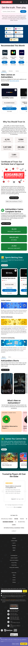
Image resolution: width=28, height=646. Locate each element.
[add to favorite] (16, 90)
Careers (14, 579)
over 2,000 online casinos (7, 311)
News (14, 550)
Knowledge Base (14, 555)
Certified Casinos (14, 197)
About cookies (15, 643)
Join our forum (4, 350)
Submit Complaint (14, 557)
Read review (4, 59)
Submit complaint (6, 223)
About (14, 575)
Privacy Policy (14, 562)
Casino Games (14, 540)
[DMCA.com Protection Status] (14, 634)
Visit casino (8, 108)
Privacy (7, 599)
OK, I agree (23, 643)
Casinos (14, 538)
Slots (14, 543)
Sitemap (14, 582)
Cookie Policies (13, 599)
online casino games (6, 328)
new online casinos (14, 81)
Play (5, 62)
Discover (4, 449)
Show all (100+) (5, 370)
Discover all (4, 265)
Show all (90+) (5, 84)
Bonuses (14, 545)
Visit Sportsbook (9, 290)
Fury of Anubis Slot (7, 465)
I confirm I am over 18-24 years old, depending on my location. (14, 593)
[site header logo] (7, 2)
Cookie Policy (14, 565)
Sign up (24, 591)
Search (23, 11)
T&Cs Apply (4, 64)
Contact (14, 577)
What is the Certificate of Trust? (14, 201)
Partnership (14, 572)
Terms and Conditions (14, 560)
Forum (14, 547)
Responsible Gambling (14, 567)
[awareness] (8, 630)
